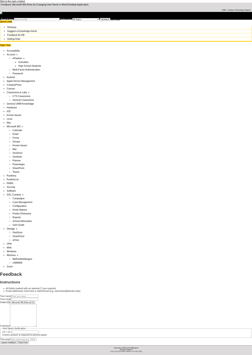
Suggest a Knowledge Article (22, 31)
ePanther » (18, 58)
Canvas (11, 88)
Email (16, 134)
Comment (5, 326)
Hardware (12, 107)
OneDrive (17, 153)
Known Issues (14, 115)
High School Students (29, 66)
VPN (9, 244)
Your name (5, 296)
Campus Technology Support (239, 10)
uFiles (16, 240)
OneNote (17, 157)
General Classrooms (23, 100)
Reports (17, 217)
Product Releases (22, 213)
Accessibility (13, 51)
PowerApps (19, 164)
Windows (11, 251)
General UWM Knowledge (20, 104)
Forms (16, 138)
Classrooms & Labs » (18, 92)
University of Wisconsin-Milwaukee (126, 348)
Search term (7, 19)
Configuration (20, 206)
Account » (12, 54)
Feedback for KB (15, 35)
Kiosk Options (20, 210)
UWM (224, 10)
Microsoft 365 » (15, 126)
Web (9, 247)
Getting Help (13, 39)
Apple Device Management (21, 81)
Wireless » (12, 255)
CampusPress (14, 85)
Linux (9, 119)
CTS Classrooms (21, 96)
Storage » (12, 228)
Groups (16, 141)
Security (11, 187)
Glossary (11, 27)
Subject (4, 302)
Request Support (126, 349)
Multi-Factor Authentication (26, 69)
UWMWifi (17, 263)
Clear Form (23, 342)
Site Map (115, 19)
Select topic (66, 19)
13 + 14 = (7, 332)
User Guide (18, 225)
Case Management (22, 202)
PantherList (13, 179)
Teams (16, 172)
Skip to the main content (12, 1)
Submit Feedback (8, 342)
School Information (22, 221)
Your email (5, 299)
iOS (9, 111)
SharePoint (18, 168)
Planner (17, 160)
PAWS (10, 183)
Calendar (17, 130)
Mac (9, 122)
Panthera (11, 175)
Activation (23, 62)
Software (11, 191)
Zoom (10, 266)
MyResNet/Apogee (22, 259)
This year (5, 339)
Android (11, 77)
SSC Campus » (15, 194)
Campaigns (18, 198)
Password (18, 73)
